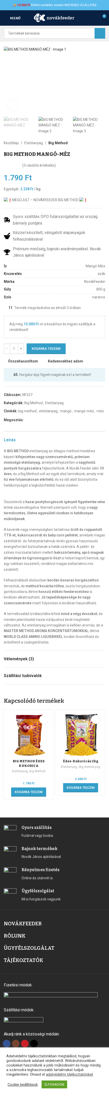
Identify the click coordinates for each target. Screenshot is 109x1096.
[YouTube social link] (25, 1043)
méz (100, 411)
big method (27, 411)
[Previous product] (90, 143)
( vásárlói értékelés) (39, 165)
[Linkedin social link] (44, 420)
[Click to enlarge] (13, 104)
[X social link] (32, 420)
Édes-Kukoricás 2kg (80, 761)
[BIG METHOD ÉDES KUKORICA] (28, 734)
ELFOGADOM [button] (54, 1084)
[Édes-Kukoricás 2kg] (80, 734)
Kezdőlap (11, 143)
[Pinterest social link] (38, 420)
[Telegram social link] (50, 420)
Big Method (58, 143)
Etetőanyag (33, 143)
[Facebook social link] (27, 420)
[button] (9, 80)
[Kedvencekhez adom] (43, 719)
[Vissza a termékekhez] (96, 143)
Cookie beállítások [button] (23, 1084)
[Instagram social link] (16, 1043)
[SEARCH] (100, 33)
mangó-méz (84, 411)
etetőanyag (48, 411)
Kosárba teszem (46, 348)
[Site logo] (54, 18)
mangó (65, 411)
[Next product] (102, 143)
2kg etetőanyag (89, 767)
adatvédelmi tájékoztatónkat (69, 1074)
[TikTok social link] (34, 1043)
